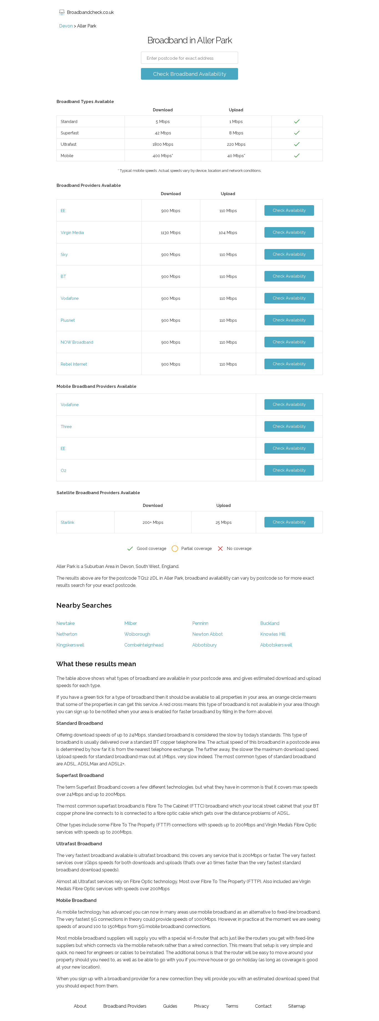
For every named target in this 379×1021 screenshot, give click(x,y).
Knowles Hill (272, 634)
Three (66, 426)
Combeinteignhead (143, 645)
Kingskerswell (70, 645)
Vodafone (70, 298)
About (80, 1006)
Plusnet (68, 320)
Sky (64, 254)
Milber (130, 623)
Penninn (200, 623)
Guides (170, 1006)
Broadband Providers (124, 1006)
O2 (63, 470)
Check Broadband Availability (189, 74)
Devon (66, 26)
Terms (232, 1006)
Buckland (269, 623)
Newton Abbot (207, 634)
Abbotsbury (204, 645)
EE (63, 210)
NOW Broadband (77, 342)
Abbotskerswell (276, 645)
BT (63, 276)
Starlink (67, 522)
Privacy (201, 1006)
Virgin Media (72, 232)
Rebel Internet (74, 364)
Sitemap (296, 1006)
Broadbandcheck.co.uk (90, 12)
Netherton (66, 634)
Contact (263, 1006)
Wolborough (137, 634)
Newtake (65, 623)
